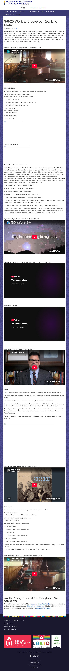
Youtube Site (34, 7)
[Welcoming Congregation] (42, 641)
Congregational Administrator (42, 608)
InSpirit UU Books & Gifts (34, 665)
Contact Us (34, 667)
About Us (13, 11)
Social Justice (49, 11)
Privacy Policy (34, 662)
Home (6, 11)
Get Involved (8, 14)
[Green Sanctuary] (56, 641)
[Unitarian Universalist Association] (18, 641)
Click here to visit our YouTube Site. (40, 604)
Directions (42, 7)
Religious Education (35, 11)
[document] (34, 315)
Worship (22, 11)
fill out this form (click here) (35, 606)
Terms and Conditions (34, 660)
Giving (18, 14)
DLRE (17, 28)
